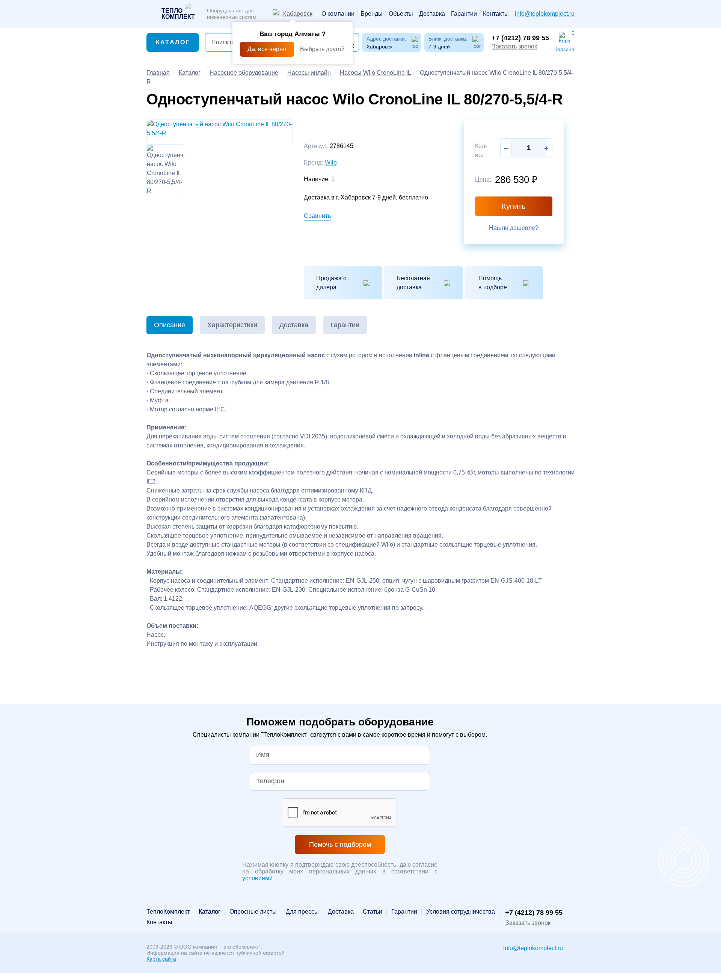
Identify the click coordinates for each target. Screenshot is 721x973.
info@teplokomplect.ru (545, 14)
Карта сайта (161, 959)
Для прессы (302, 912)
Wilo (331, 162)
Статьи (372, 912)
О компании (337, 14)
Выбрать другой (322, 49)
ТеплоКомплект (168, 912)
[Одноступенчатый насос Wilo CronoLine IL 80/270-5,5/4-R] (219, 128)
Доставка (432, 14)
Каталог (173, 42)
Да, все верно (266, 49)
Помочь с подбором (340, 844)
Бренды (371, 14)
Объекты (401, 14)
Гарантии (464, 14)
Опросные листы (253, 912)
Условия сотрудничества (460, 912)
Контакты (496, 14)
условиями (257, 878)
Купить (513, 206)
